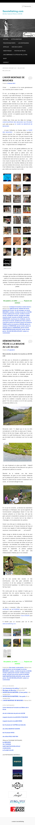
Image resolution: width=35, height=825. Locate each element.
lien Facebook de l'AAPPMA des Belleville (14, 725)
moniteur (11, 312)
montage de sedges (24, 315)
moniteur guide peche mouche (11, 314)
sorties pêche (20, 667)
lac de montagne (19, 310)
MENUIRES (6, 312)
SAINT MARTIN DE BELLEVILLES (12, 329)
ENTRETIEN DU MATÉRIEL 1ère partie (14, 696)
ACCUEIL (5, 39)
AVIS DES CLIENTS (17, 47)
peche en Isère (21, 326)
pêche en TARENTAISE (13, 327)
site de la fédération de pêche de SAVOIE (14, 713)
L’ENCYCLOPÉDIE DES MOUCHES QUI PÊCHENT (17, 122)
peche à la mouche (14, 322)
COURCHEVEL (7, 748)
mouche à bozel (7, 317)
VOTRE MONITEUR (16, 39)
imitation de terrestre (8, 310)
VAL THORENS (7, 744)
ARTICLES (6, 47)
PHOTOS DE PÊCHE (20, 50)
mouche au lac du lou (13, 674)
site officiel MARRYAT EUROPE (11, 729)
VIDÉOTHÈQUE (7, 50)
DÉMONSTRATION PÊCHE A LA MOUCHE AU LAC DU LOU (14, 343)
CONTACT (6, 62)
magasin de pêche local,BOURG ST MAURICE (15, 717)
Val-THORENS (15, 609)
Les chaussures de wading (11, 688)
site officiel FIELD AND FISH (10, 736)
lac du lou (27, 310)
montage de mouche (12, 315)
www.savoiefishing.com (9, 623)
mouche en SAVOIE (17, 317)
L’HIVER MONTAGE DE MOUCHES (13, 700)
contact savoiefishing (18, 821)
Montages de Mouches (9, 690)
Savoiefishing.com (13, 11)
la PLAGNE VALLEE (8, 750)
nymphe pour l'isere (20, 321)
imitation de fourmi (24, 308)
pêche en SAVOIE (24, 674)
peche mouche (25, 327)
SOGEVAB (6, 609)
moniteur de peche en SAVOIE (23, 312)
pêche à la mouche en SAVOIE (15, 324)
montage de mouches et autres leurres (20, 307)
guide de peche (14, 308)
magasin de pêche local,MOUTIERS (12, 721)
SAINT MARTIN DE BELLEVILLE (11, 746)
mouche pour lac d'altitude (17, 319)
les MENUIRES (7, 742)
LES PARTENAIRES (23, 43)
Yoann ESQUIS (25, 615)
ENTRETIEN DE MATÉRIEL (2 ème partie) (15, 692)
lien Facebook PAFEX (8, 732)
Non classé (12, 667)
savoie (23, 329)
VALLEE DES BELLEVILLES (14, 331)
